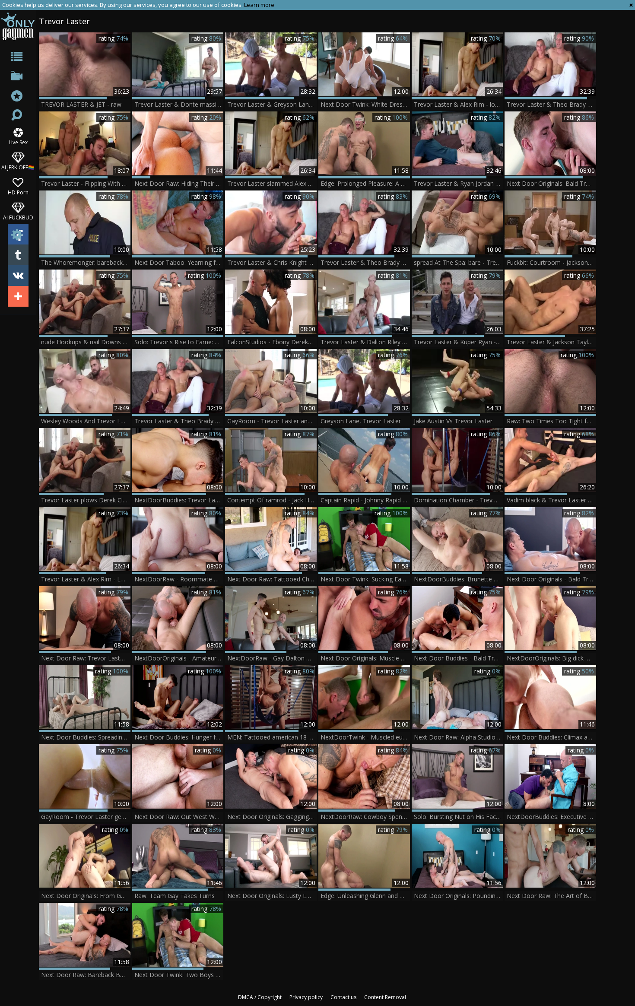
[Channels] (18, 77)
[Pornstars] (18, 97)
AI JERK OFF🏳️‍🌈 (18, 167)
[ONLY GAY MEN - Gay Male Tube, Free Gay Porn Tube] (18, 26)
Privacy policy (306, 997)
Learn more (259, 5)
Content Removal (385, 997)
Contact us (343, 997)
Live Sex (18, 142)
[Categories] (18, 58)
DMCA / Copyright (260, 997)
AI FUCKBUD (18, 217)
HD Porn (18, 192)
